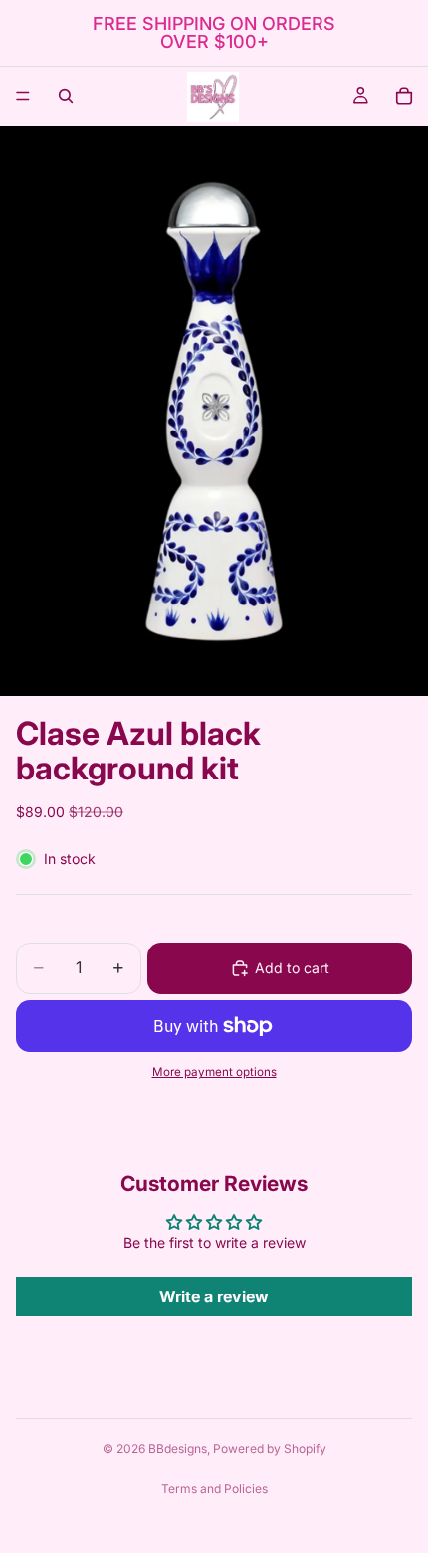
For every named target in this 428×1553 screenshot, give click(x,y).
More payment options (214, 1072)
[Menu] (23, 96)
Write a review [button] (214, 1296)
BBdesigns (177, 1448)
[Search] (66, 96)
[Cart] (404, 96)
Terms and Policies (214, 1488)
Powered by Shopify (269, 1448)
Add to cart (292, 967)
